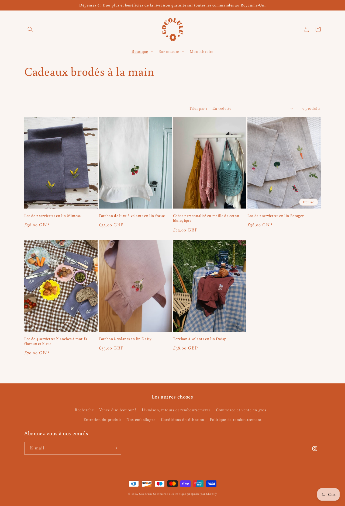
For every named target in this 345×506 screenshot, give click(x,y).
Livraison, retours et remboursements (176, 409)
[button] (30, 29)
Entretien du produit (102, 419)
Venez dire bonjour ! (117, 409)
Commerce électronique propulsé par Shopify (185, 493)
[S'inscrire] (115, 448)
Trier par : (198, 108)
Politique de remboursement (236, 419)
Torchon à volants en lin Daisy (125, 338)
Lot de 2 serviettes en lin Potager (275, 215)
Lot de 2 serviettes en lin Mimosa (52, 215)
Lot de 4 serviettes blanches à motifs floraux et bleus (55, 341)
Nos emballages (140, 419)
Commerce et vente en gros (241, 409)
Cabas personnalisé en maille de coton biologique (206, 218)
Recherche (84, 409)
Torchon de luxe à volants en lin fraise (132, 215)
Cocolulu (145, 493)
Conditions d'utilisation (182, 419)
